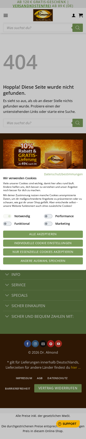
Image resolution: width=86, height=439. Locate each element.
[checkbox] (7, 216)
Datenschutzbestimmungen (63, 174)
